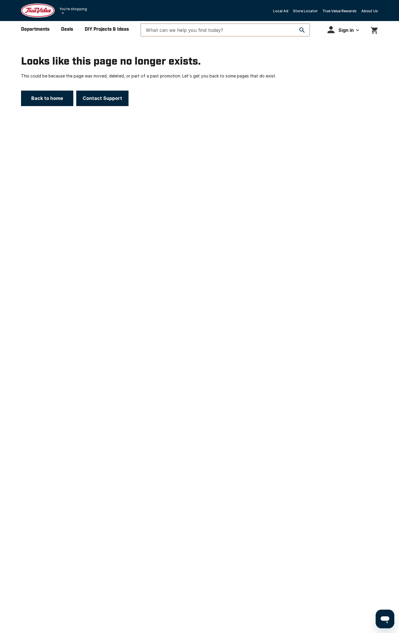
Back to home (47, 98)
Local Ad (280, 11)
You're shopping (73, 9)
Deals (67, 29)
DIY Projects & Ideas (107, 29)
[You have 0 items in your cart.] (374, 29)
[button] (343, 29)
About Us (369, 11)
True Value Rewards (339, 11)
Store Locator (305, 11)
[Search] (302, 30)
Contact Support (102, 98)
